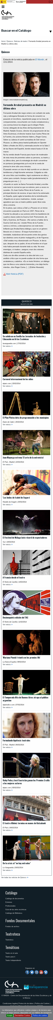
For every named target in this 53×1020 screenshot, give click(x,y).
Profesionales (10, 906)
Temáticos (12, 947)
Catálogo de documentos (14, 899)
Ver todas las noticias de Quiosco (13, 877)
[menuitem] (47, 7)
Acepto (9, 1015)
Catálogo (11, 892)
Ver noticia (7, 346)
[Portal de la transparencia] (35, 987)
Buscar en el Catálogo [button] (16, 30)
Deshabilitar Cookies (22, 1015)
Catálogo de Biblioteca (13, 913)
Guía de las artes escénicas (15, 909)
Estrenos (8, 902)
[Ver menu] (3, 6)
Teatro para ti (10, 957)
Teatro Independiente (13, 960)
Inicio (3, 41)
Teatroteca (12, 934)
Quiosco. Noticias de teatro (17, 41)
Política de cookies (40, 1015)
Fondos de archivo (12, 926)
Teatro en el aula (11, 953)
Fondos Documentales (20, 920)
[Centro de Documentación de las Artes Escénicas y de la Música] (7, 15)
